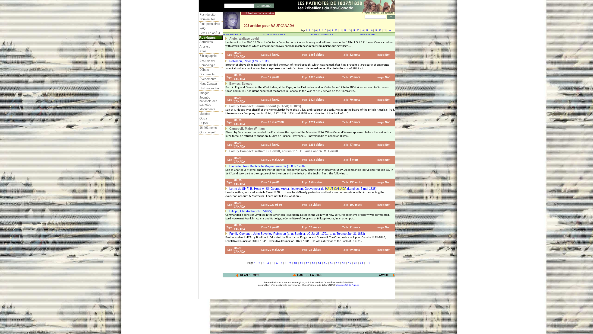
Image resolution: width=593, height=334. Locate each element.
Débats (204, 69)
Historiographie (209, 88)
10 (336, 30)
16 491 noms (208, 127)
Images (204, 93)
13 (349, 30)
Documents (207, 74)
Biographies (207, 60)
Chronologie (207, 65)
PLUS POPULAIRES (274, 34)
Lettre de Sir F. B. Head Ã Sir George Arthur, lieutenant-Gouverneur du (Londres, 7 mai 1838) (302, 188)
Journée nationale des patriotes (208, 101)
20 (380, 30)
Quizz (203, 118)
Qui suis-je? (207, 132)
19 (376, 30)
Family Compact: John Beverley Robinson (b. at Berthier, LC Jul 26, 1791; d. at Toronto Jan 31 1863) (297, 233)
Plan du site (207, 14)
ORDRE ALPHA (367, 34)
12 (345, 30)
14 (354, 30)
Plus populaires (209, 24)
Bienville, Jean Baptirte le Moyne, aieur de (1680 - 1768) (267, 166)
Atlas (202, 51)
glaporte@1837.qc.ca (347, 285)
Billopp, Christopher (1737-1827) (250, 211)
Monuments (207, 109)
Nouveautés (207, 19)
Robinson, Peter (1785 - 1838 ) (249, 61)
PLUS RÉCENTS (232, 34)
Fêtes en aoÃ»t (209, 33)
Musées (204, 114)
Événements (207, 79)
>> (389, 30)
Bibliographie (208, 56)
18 (371, 30)
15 (358, 30)
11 (340, 30)
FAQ (202, 28)
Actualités (206, 42)
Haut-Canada (208, 83)
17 (367, 30)
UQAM (203, 123)
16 (362, 30)
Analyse (204, 46)
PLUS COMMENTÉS (322, 34)
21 (384, 30)
